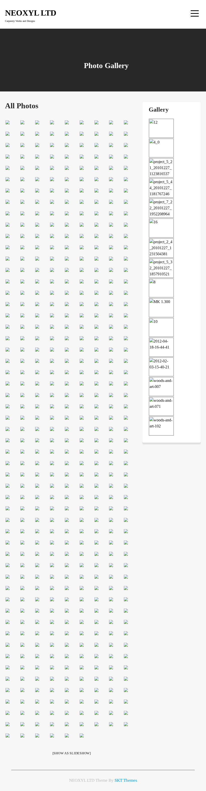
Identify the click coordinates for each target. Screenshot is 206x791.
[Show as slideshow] (72, 753)
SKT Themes (126, 780)
